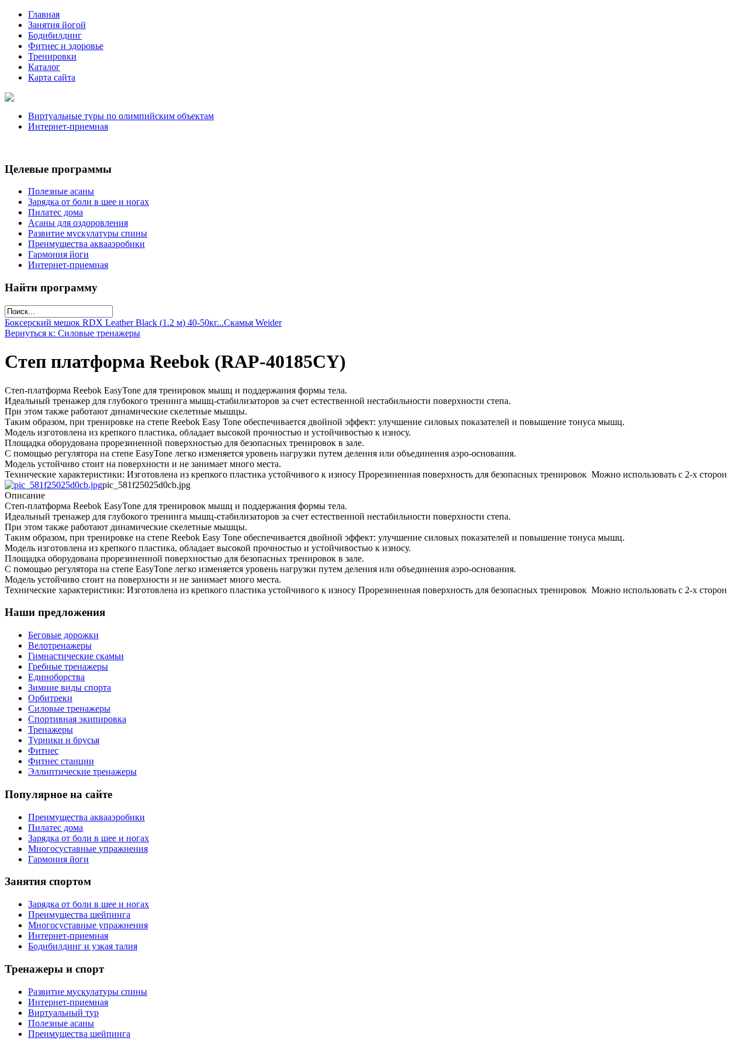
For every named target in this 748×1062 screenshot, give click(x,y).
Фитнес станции (61, 761)
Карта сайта (51, 77)
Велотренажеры (60, 645)
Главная (44, 14)
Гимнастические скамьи (76, 656)
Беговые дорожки (63, 635)
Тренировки (52, 56)
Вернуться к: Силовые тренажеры (72, 333)
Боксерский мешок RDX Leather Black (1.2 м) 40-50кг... (114, 323)
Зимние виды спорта (69, 687)
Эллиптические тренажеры (82, 772)
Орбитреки (50, 698)
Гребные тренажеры (68, 666)
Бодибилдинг (55, 35)
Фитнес (43, 750)
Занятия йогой (57, 25)
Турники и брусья (63, 740)
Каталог (44, 67)
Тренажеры (50, 729)
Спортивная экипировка (77, 719)
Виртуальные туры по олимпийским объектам (121, 116)
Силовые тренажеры (69, 708)
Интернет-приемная (68, 126)
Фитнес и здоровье (65, 46)
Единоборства (56, 677)
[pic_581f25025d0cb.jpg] (53, 485)
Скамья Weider (253, 323)
